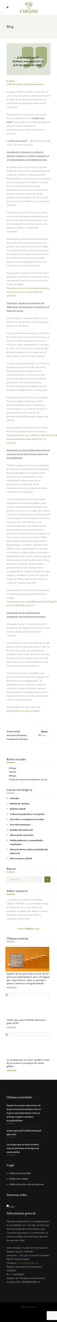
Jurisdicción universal (33, 84)
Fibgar (12, 81)
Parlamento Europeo (17, 739)
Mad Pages (32, 1307)
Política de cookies (18, 1179)
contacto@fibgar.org (27, 928)
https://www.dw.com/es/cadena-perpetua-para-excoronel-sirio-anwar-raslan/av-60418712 (28, 292)
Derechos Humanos (17, 735)
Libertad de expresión (21, 835)
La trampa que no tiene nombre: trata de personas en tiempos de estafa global (28, 1063)
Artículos (14, 798)
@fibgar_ (12, 775)
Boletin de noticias (15, 84)
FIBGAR (12, 772)
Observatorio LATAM (21, 858)
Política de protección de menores (26, 1184)
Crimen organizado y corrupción (27, 814)
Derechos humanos (20, 824)
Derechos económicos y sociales (27, 819)
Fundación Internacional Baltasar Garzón (27, 779)
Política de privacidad (20, 1173)
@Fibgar (12, 768)
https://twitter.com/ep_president (23, 711)
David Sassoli (13, 731)
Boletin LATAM (18, 809)
